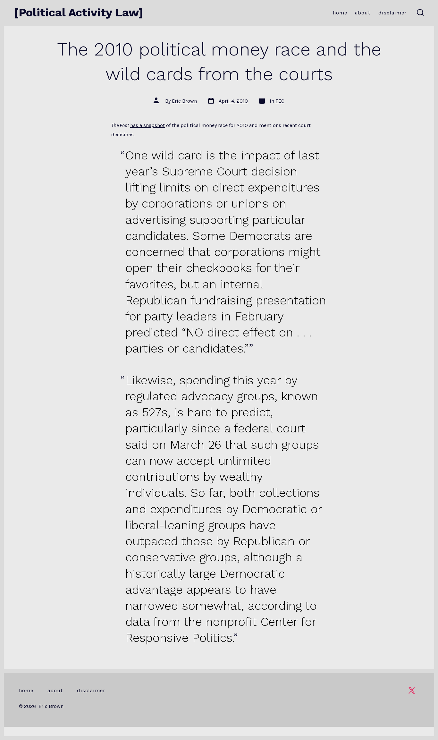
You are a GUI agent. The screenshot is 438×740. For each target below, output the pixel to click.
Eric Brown (184, 101)
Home (340, 13)
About (362, 13)
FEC (279, 101)
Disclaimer (392, 13)
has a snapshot (147, 125)
